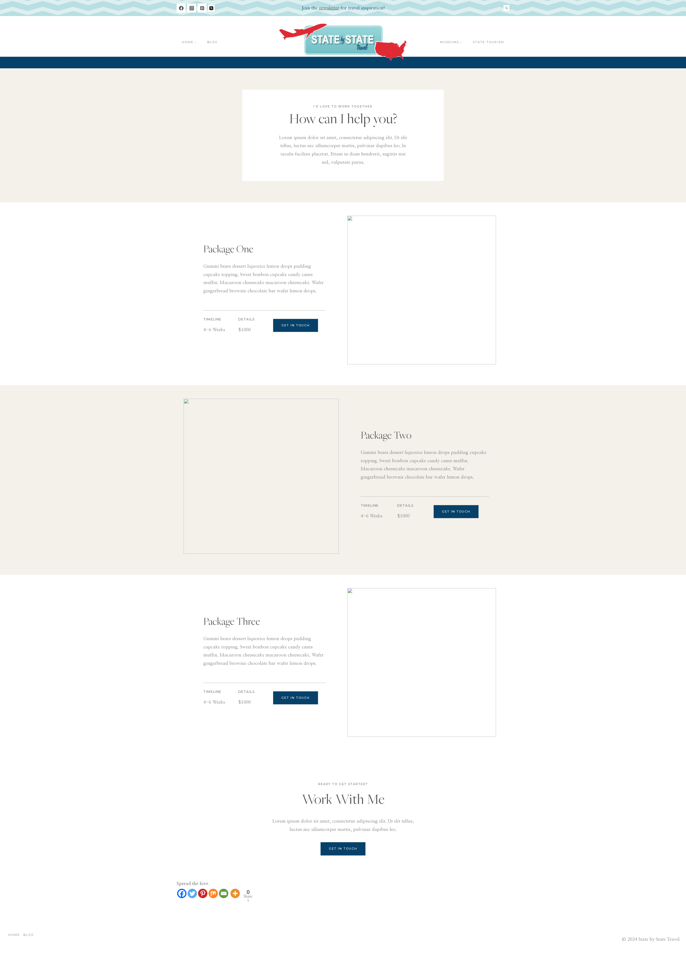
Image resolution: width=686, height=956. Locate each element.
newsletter (329, 8)
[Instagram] (191, 8)
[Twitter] (192, 893)
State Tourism (488, 42)
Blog (212, 42)
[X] (211, 8)
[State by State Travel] (343, 42)
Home (14, 935)
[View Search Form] (506, 8)
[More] (235, 893)
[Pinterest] (202, 8)
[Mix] (213, 893)
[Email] (223, 893)
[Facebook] (181, 8)
